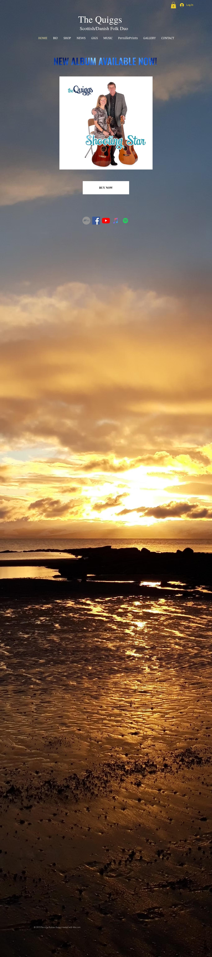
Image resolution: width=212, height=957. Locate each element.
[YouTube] (106, 221)
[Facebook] (96, 221)
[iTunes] (116, 221)
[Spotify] (125, 221)
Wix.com (77, 927)
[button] (173, 5)
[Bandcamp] (86, 221)
